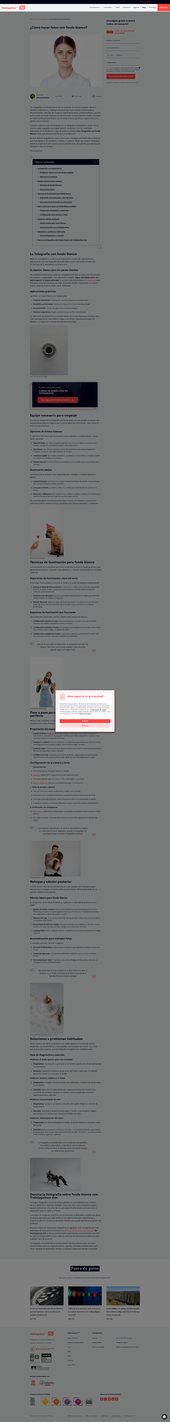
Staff (118, 7)
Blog (144, 7)
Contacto (152, 7)
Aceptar (85, 721)
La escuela (107, 7)
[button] (164, 1417)
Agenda (136, 7)
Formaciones (94, 7)
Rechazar (85, 725)
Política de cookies (85, 713)
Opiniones (126, 7)
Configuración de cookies (98, 710)
